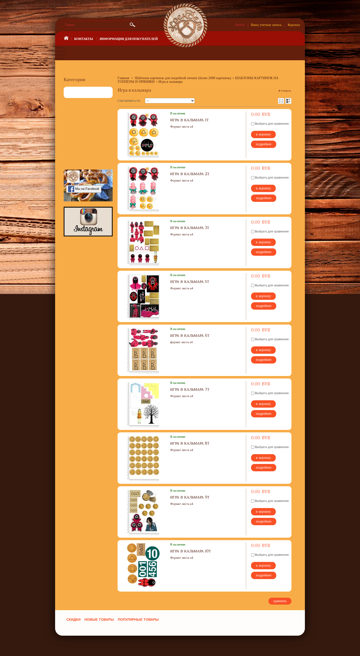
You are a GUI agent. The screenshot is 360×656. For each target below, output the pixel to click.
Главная (123, 78)
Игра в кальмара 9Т (189, 497)
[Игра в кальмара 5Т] (143, 296)
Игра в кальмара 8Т (189, 443)
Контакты (83, 39)
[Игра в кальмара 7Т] (143, 404)
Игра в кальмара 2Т (189, 173)
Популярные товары (138, 619)
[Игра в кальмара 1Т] (143, 134)
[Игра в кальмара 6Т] (143, 350)
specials (60, 51)
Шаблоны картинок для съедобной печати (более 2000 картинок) (183, 78)
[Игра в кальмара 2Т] (143, 188)
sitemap (60, 55)
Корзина (294, 25)
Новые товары (99, 619)
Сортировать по (129, 100)
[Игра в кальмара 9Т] (143, 512)
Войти (240, 25)
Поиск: (133, 25)
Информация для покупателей (129, 39)
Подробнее (263, 144)
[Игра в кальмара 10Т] (143, 566)
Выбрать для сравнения (272, 123)
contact (60, 58)
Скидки (73, 619)
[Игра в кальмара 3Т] (143, 242)
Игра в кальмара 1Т (189, 120)
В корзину (263, 134)
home (58, 47)
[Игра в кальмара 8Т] (143, 458)
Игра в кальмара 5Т (189, 281)
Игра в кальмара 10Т (190, 551)
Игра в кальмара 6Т (189, 335)
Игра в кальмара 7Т (189, 389)
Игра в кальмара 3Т (189, 227)
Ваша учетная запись (266, 25)
